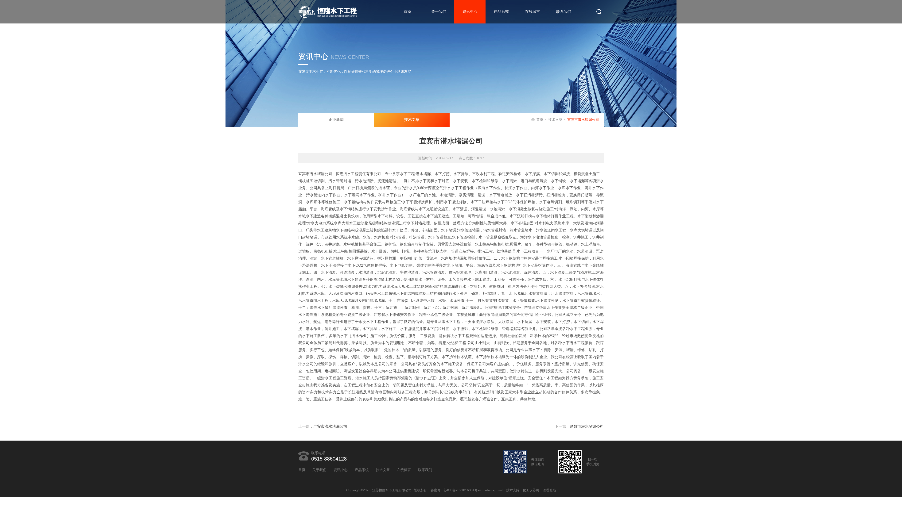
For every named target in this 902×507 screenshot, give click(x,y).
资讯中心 (470, 12)
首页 (407, 12)
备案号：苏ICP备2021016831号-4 (456, 490)
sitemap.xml (493, 490)
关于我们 (438, 12)
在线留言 (532, 12)
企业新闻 (336, 120)
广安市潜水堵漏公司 (330, 426)
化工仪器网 (531, 490)
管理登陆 (549, 490)
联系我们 (563, 12)
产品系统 (501, 12)
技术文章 (555, 120)
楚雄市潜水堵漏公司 (587, 426)
